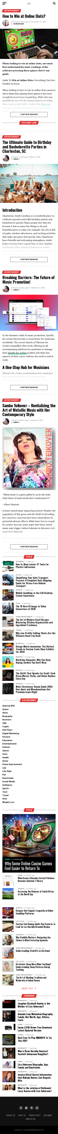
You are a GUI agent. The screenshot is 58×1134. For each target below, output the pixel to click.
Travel (5, 795)
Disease (6, 737)
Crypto (5, 726)
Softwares (7, 785)
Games (5, 751)
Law (4, 768)
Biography (7, 716)
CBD (4, 723)
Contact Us (10, 1115)
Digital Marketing (10, 733)
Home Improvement (12, 764)
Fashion (6, 747)
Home (5, 761)
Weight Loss (8, 802)
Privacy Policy (34, 1115)
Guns (4, 754)
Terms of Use (30, 1119)
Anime (5, 709)
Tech (4, 792)
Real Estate (8, 778)
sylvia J (16, 159)
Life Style (7, 771)
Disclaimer (48, 1115)
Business (6, 720)
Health (5, 757)
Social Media (8, 781)
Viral (4, 799)
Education (7, 740)
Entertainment (9, 744)
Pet (4, 775)
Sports (5, 788)
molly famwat (18, 24)
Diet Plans (7, 730)
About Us (22, 1115)
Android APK (8, 706)
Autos (5, 713)
